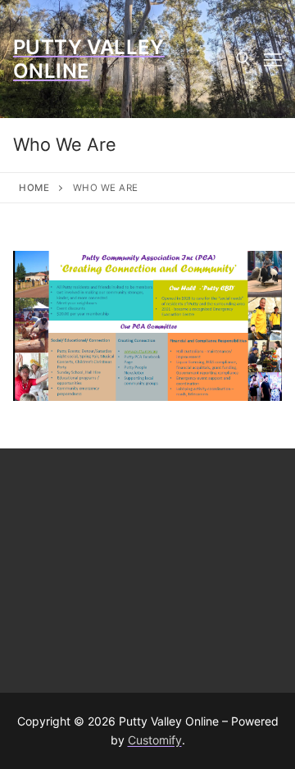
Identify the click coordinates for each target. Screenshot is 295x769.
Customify (155, 740)
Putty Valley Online (89, 59)
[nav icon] (273, 59)
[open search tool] (243, 59)
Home (34, 187)
